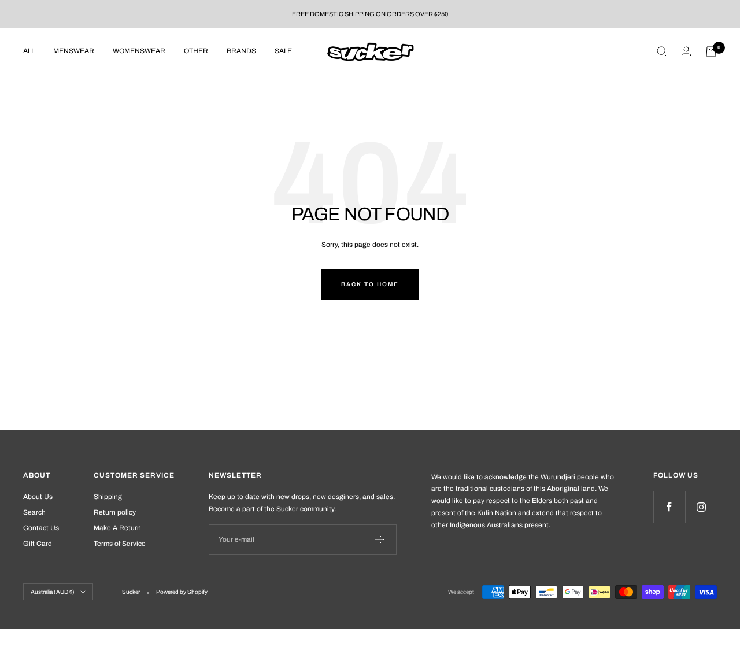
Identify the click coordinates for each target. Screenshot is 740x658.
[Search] (662, 51)
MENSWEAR (73, 51)
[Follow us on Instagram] (701, 507)
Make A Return (117, 528)
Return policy (115, 512)
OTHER (196, 51)
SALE (283, 51)
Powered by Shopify (182, 592)
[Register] (380, 539)
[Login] (686, 51)
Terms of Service (120, 543)
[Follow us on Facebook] (669, 507)
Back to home (370, 284)
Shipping (108, 497)
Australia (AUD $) (53, 592)
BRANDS (241, 51)
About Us (38, 497)
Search (34, 512)
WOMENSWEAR (139, 51)
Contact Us (41, 528)
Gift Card (37, 543)
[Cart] (711, 51)
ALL (29, 51)
